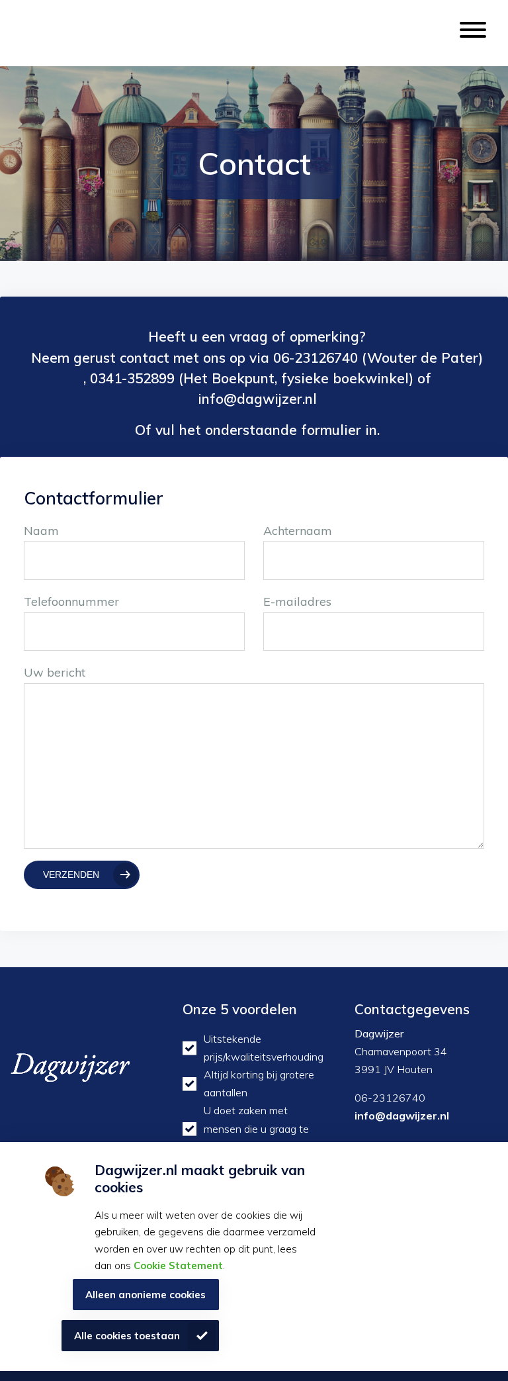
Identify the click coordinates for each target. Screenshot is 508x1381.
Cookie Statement (178, 1265)
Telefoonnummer (71, 601)
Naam (41, 530)
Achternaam (297, 530)
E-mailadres (297, 601)
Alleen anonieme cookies (145, 1294)
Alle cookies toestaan (127, 1335)
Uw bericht (54, 672)
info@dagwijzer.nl (402, 1115)
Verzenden (71, 874)
